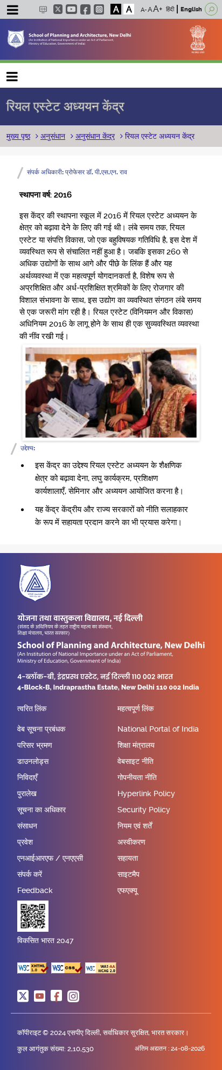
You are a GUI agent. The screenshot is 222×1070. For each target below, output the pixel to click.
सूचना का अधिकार (41, 809)
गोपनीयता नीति (137, 777)
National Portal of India (158, 729)
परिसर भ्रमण (34, 745)
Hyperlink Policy (146, 793)
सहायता (127, 858)
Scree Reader (43, 9)
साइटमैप (128, 874)
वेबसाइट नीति (135, 761)
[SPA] (69, 38)
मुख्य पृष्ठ (18, 136)
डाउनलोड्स (32, 761)
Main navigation (12, 74)
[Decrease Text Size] (144, 9)
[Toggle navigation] (12, 11)
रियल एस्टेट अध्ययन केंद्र (159, 136)
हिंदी (170, 9)
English (191, 9)
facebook (85, 9)
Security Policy (143, 809)
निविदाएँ (27, 777)
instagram (99, 9)
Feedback (35, 890)
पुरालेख (27, 793)
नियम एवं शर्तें (134, 825)
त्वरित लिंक (31, 709)
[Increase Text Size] (158, 9)
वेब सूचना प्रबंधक (41, 729)
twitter (58, 9)
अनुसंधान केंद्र (95, 136)
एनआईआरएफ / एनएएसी (50, 858)
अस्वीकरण (131, 842)
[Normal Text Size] (150, 9)
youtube (71, 9)
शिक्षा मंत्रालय (136, 745)
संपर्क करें (29, 874)
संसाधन (27, 825)
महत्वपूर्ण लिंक (135, 709)
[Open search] (211, 9)
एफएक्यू (127, 890)
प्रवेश (25, 842)
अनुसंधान (52, 136)
